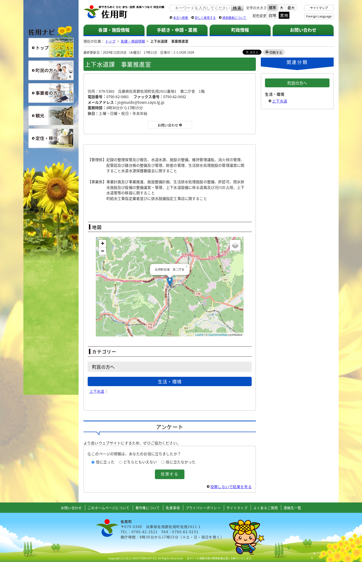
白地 (272, 15)
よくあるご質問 (265, 507)
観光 (51, 115)
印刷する (275, 52)
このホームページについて (109, 507)
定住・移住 (51, 138)
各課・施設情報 (114, 30)
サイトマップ (319, 8)
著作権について (147, 507)
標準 (272, 7)
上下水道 (96, 391)
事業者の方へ (51, 93)
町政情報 (240, 30)
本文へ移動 (180, 17)
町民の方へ (51, 70)
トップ (110, 41)
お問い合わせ (303, 30)
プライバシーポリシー (203, 507)
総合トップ (51, 48)
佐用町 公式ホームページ (124, 12)
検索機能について (234, 17)
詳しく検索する (205, 17)
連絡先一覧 (292, 507)
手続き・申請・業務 (177, 30)
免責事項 (173, 507)
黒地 (284, 15)
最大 (291, 7)
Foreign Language (319, 16)
